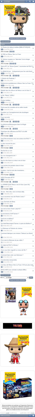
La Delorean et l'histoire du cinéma (11, 228)
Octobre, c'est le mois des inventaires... (13, 170)
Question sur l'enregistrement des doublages (14, 112)
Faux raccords (5, 117)
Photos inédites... (6, 100)
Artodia (32, 412)
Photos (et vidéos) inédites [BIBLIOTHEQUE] (16, 47)
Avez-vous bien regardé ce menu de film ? (14, 250)
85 (18, 87)
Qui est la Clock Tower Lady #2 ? (11, 208)
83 (13, 87)
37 (16, 75)
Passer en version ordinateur (17, 38)
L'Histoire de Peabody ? (8, 78)
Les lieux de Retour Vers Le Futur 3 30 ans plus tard (17, 265)
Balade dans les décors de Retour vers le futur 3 (16, 90)
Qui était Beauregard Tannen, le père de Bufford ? (16, 223)
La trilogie (7, 1)
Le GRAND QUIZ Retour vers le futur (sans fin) (15, 184)
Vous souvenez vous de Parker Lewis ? (13, 196)
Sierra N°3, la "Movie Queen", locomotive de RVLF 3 (17, 66)
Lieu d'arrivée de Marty (8, 201)
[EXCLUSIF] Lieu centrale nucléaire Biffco (13, 270)
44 (16, 104)
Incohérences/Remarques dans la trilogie (13, 124)
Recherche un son (6, 150)
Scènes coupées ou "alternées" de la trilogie (16, 59)
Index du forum (5, 415)
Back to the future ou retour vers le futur (13, 160)
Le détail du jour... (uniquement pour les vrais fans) (16, 71)
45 (18, 104)
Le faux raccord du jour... (8, 143)
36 (13, 75)
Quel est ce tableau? (7, 218)
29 (18, 121)
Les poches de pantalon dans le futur (12, 165)
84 (16, 87)
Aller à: (2, 277)
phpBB (7, 412)
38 (18, 75)
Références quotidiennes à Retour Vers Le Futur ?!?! (17, 83)
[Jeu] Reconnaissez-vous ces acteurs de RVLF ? (16, 138)
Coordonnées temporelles (9, 260)
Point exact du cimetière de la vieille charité (14, 107)
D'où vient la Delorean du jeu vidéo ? (12, 240)
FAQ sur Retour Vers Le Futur (12, 54)
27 (13, 121)
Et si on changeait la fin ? (8, 155)
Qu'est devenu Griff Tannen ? (10, 213)
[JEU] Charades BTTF (7, 177)
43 (13, 104)
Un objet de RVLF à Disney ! (9, 245)
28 (16, 121)
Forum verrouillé (5, 41)
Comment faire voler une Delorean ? (12, 255)
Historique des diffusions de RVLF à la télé (14, 131)
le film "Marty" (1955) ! (8, 95)
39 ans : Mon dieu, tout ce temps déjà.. (13, 191)
